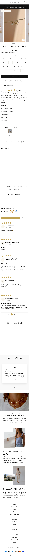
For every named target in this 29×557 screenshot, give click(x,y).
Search (14, 504)
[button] (12, 90)
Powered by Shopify (14, 555)
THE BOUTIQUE (14, 534)
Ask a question (14, 189)
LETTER (14, 55)
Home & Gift (14, 540)
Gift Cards (14, 522)
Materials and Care (14, 506)
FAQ (14, 524)
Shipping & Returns (14, 186)
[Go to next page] (20, 314)
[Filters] (22, 218)
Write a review (11, 218)
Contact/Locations (14, 514)
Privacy (14, 527)
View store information (9, 85)
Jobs (14, 517)
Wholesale (14, 519)
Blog (14, 512)
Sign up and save (14, 547)
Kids (14, 542)
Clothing (14, 537)
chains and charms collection (9, 101)
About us (14, 529)
